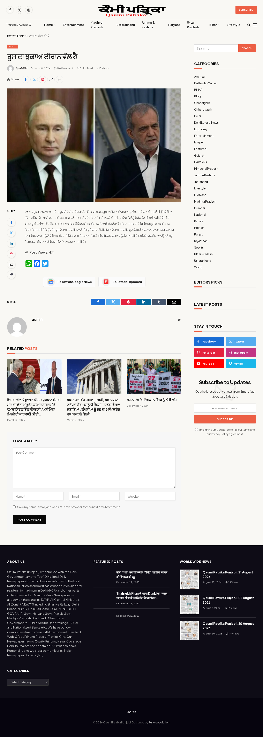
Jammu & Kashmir (148, 25)
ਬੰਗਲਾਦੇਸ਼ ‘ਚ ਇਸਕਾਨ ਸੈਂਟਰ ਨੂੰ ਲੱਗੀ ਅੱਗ (152, 399)
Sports (199, 247)
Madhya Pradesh (97, 25)
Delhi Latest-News (206, 122)
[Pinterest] (11, 254)
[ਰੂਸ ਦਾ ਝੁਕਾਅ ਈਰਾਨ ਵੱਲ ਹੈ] (94, 145)
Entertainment (73, 25)
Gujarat (199, 155)
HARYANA (200, 162)
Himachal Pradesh (206, 168)
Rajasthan (201, 241)
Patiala (198, 221)
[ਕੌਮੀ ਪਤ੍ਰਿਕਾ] (131, 10)
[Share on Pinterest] (42, 79)
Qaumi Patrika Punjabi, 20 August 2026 (228, 626)
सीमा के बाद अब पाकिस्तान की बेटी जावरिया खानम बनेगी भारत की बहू (141, 574)
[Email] (11, 264)
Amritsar (200, 76)
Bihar (213, 25)
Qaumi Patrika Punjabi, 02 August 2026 (228, 600)
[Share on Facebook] (25, 79)
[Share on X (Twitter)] (34, 79)
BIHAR (198, 89)
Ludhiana (200, 195)
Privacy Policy (219, 434)
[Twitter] (11, 233)
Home (48, 25)
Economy (201, 129)
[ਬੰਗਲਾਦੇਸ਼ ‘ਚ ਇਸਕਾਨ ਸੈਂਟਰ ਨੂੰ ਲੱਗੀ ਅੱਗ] (154, 376)
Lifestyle (233, 25)
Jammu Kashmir (204, 175)
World (12, 46)
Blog (20, 35)
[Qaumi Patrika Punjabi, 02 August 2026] (189, 604)
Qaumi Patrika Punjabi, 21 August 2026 (228, 574)
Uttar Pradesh (193, 25)
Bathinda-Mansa (205, 83)
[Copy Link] (51, 79)
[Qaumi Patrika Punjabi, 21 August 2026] (189, 579)
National (200, 214)
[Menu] (255, 25)
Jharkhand (201, 181)
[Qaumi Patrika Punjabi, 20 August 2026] (189, 630)
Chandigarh (202, 103)
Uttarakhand (126, 25)
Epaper (199, 142)
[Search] (249, 25)
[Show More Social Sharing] (59, 79)
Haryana (174, 25)
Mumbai (199, 208)
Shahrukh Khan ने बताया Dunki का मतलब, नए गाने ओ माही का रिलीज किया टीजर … (142, 595)
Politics (199, 228)
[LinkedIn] (11, 243)
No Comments (66, 68)
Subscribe (246, 9)
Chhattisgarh (203, 109)
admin (23, 68)
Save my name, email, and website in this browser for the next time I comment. (69, 507)
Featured (200, 149)
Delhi (197, 116)
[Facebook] (11, 222)
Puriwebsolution (159, 722)
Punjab (198, 234)
